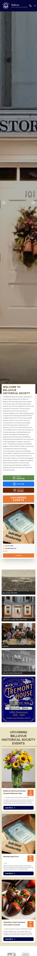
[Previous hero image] (4, 203)
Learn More (18, 555)
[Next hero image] (33, 203)
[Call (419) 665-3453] (31, 5)
